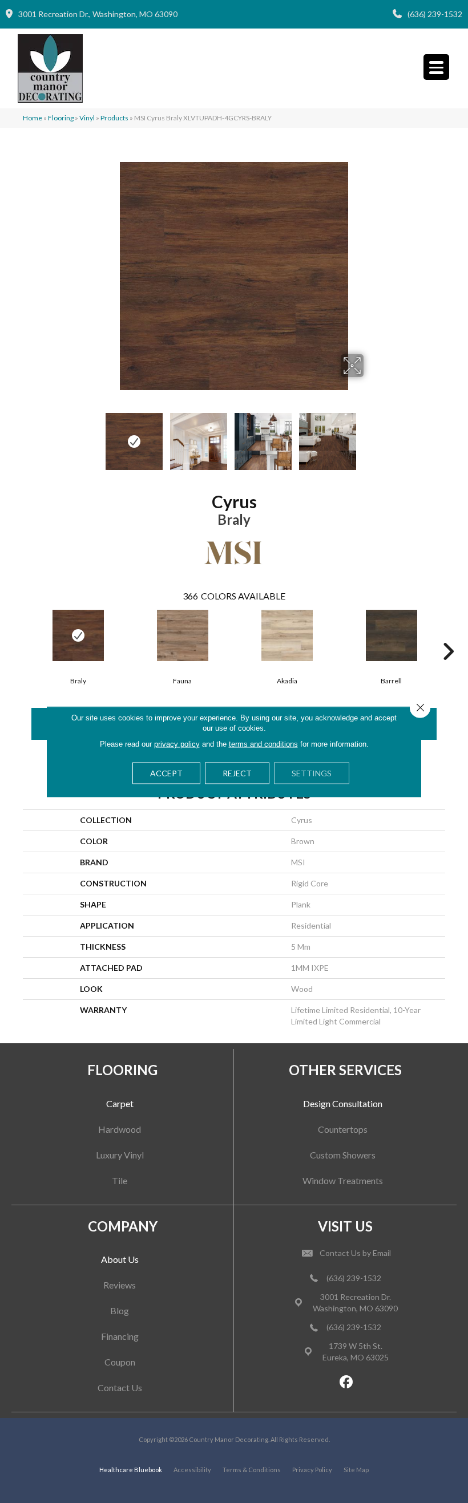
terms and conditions (263, 743)
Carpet (120, 1103)
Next (371, 435)
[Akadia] (287, 635)
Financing (120, 1336)
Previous (97, 435)
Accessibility (192, 1469)
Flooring (61, 118)
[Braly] (78, 635)
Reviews (119, 1284)
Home (32, 118)
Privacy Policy (312, 1469)
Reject (237, 772)
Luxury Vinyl (120, 1154)
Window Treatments (342, 1180)
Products (114, 118)
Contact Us (120, 1387)
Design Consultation (342, 1103)
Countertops (343, 1129)
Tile (119, 1180)
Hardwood (119, 1129)
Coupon (119, 1361)
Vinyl (87, 118)
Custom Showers (343, 1154)
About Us (120, 1259)
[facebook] (346, 1382)
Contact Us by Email (355, 1253)
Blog (119, 1310)
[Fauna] (182, 635)
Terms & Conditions (252, 1469)
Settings (312, 772)
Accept (166, 772)
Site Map (356, 1469)
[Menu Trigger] (436, 67)
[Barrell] (391, 635)
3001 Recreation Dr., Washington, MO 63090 (97, 14)
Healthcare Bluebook (130, 1469)
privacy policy (177, 743)
